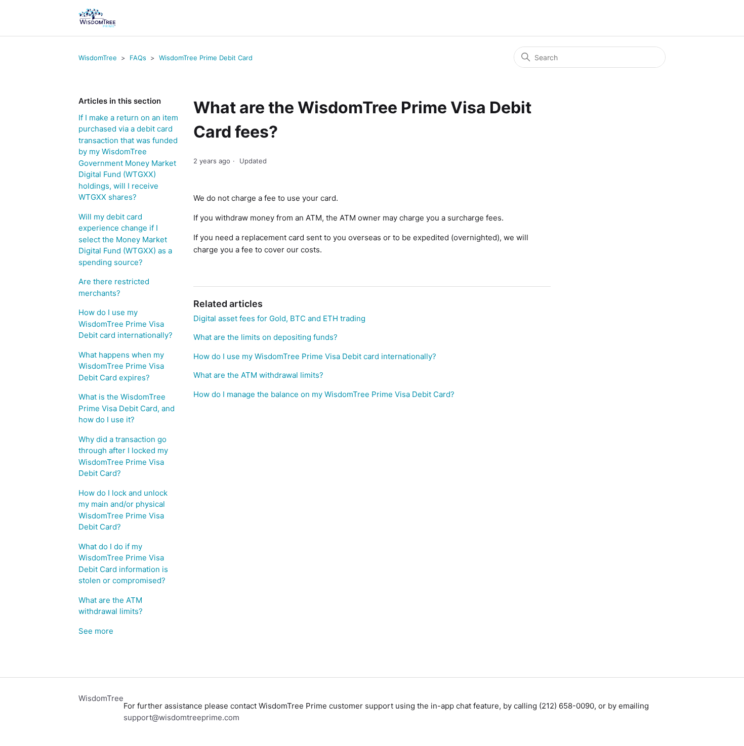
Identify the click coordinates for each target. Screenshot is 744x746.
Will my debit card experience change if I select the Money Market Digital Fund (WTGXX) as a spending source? (125, 239)
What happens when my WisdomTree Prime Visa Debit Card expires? (121, 366)
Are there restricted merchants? (113, 287)
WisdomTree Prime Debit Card (206, 58)
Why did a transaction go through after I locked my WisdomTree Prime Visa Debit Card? (123, 456)
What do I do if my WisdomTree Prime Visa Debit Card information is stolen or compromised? (123, 564)
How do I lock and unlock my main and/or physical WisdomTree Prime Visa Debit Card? (123, 510)
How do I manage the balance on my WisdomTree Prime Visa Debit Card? (323, 394)
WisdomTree (97, 58)
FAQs (138, 58)
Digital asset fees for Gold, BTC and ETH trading (279, 318)
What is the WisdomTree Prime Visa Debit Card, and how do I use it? (126, 408)
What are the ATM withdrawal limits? (110, 606)
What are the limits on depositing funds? (265, 337)
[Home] (96, 18)
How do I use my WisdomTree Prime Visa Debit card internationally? (125, 324)
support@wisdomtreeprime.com (181, 717)
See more (95, 631)
